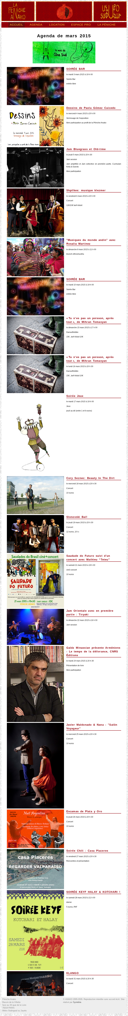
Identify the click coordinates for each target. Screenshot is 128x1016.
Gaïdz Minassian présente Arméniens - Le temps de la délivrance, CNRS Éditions (93, 651)
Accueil (16, 24)
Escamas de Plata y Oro (84, 811)
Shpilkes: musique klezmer (86, 190)
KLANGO (72, 973)
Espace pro (81, 24)
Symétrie (77, 1002)
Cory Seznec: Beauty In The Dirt (90, 478)
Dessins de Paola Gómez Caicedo (91, 107)
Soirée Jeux (75, 395)
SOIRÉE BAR (75, 68)
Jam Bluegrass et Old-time (86, 149)
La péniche (107, 24)
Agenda (36, 24)
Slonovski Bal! (76, 516)
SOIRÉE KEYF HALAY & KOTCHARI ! (93, 891)
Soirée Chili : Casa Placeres (87, 850)
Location (57, 24)
